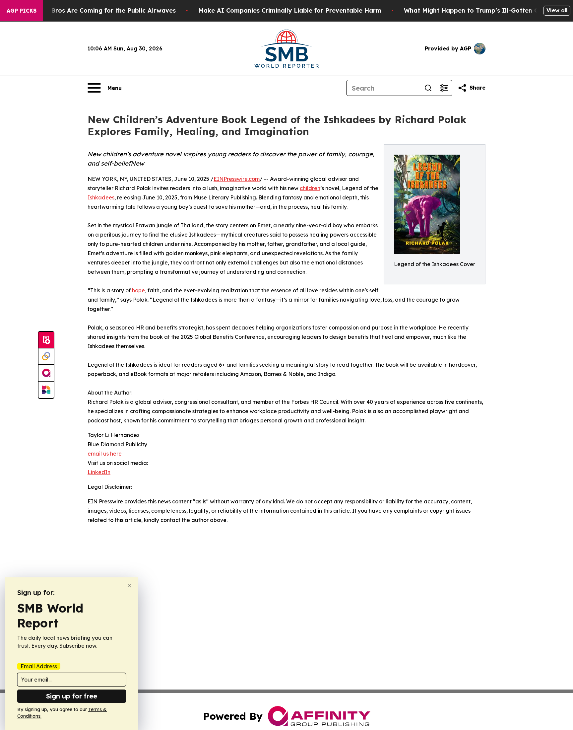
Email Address (39, 666)
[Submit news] (46, 340)
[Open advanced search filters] (444, 88)
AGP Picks (21, 10)
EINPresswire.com (237, 179)
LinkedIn (99, 472)
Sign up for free (71, 696)
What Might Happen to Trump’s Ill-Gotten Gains (477, 10)
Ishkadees (101, 197)
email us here (105, 453)
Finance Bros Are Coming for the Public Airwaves (101, 10)
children (310, 188)
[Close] (129, 586)
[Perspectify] (46, 356)
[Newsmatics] (46, 390)
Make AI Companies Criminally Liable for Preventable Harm (289, 10)
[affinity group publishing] (46, 373)
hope (138, 290)
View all (556, 10)
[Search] (428, 88)
